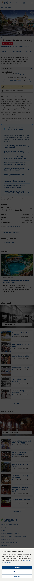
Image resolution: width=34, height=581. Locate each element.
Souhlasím (17, 567)
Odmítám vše (17, 572)
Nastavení (17, 576)
